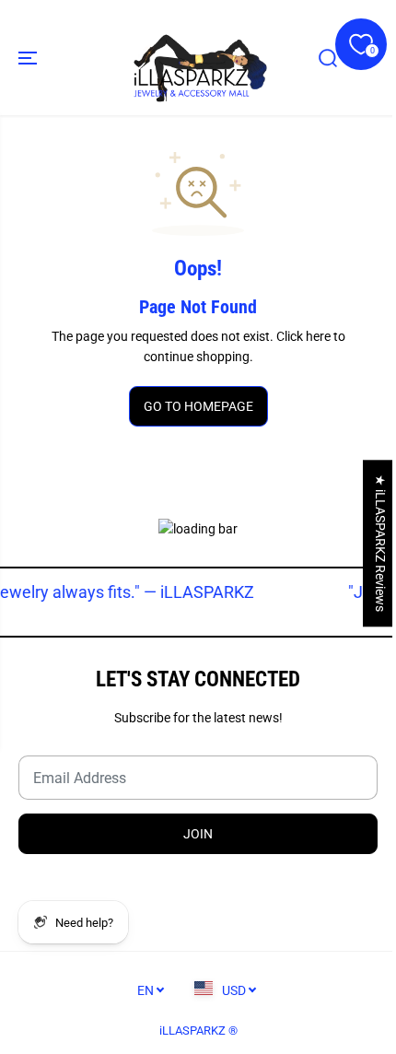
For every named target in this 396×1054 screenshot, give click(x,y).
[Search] (327, 58)
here (318, 336)
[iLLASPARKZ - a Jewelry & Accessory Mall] (198, 57)
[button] (29, 57)
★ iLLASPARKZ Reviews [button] (380, 543)
